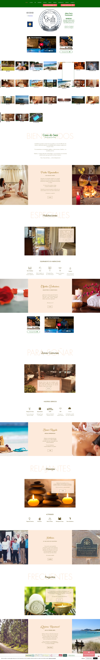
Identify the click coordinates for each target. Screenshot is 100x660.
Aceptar (95, 658)
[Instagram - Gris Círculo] (31, 13)
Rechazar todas (89, 658)
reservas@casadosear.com (68, 22)
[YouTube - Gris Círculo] (29, 13)
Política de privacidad (52, 658)
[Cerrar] (98, 658)
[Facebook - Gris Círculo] (32, 13)
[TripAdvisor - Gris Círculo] (27, 13)
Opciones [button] (83, 658)
